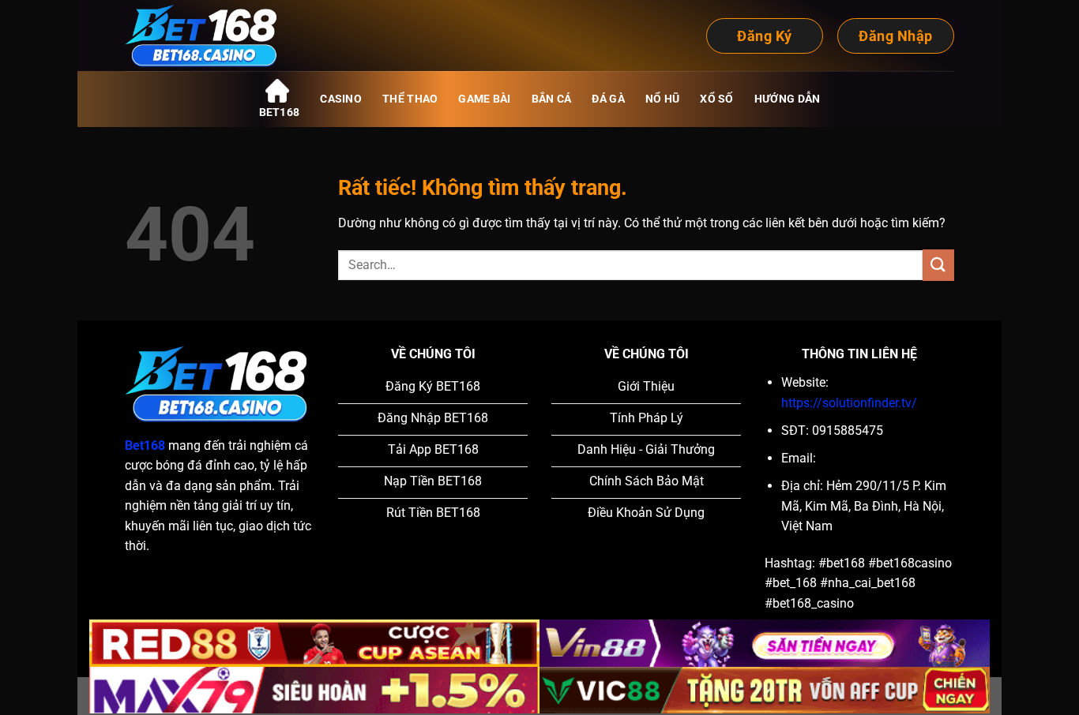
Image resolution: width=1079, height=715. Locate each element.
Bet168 (279, 112)
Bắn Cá (552, 99)
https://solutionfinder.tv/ (849, 402)
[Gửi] (938, 264)
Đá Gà (608, 99)
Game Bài (484, 99)
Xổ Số (716, 99)
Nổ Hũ (662, 99)
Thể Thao (410, 99)
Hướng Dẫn (787, 99)
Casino (341, 99)
